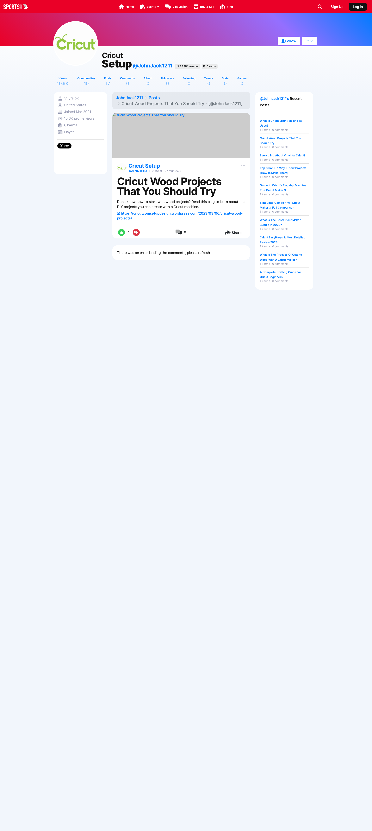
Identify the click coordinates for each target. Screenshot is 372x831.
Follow (290, 41)
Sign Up (337, 7)
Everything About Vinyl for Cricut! (282, 155)
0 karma (212, 66)
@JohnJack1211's (274, 99)
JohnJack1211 (129, 97)
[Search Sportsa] (320, 7)
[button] (126, 7)
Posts (154, 97)
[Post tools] (242, 164)
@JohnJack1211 (152, 65)
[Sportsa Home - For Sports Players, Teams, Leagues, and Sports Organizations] (18, 7)
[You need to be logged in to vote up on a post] (121, 232)
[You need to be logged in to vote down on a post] (136, 232)
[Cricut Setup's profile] (122, 168)
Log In (358, 7)
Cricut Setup (144, 166)
